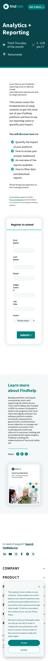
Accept (24, 643)
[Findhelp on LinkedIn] (4, 554)
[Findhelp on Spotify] (27, 554)
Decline (24, 650)
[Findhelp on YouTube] (10, 554)
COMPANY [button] (11, 568)
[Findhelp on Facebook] (22, 554)
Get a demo (35, 6)
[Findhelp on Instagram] (16, 554)
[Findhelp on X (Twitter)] (33, 554)
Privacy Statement (16, 200)
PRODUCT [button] (11, 577)
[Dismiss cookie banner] (39, 587)
